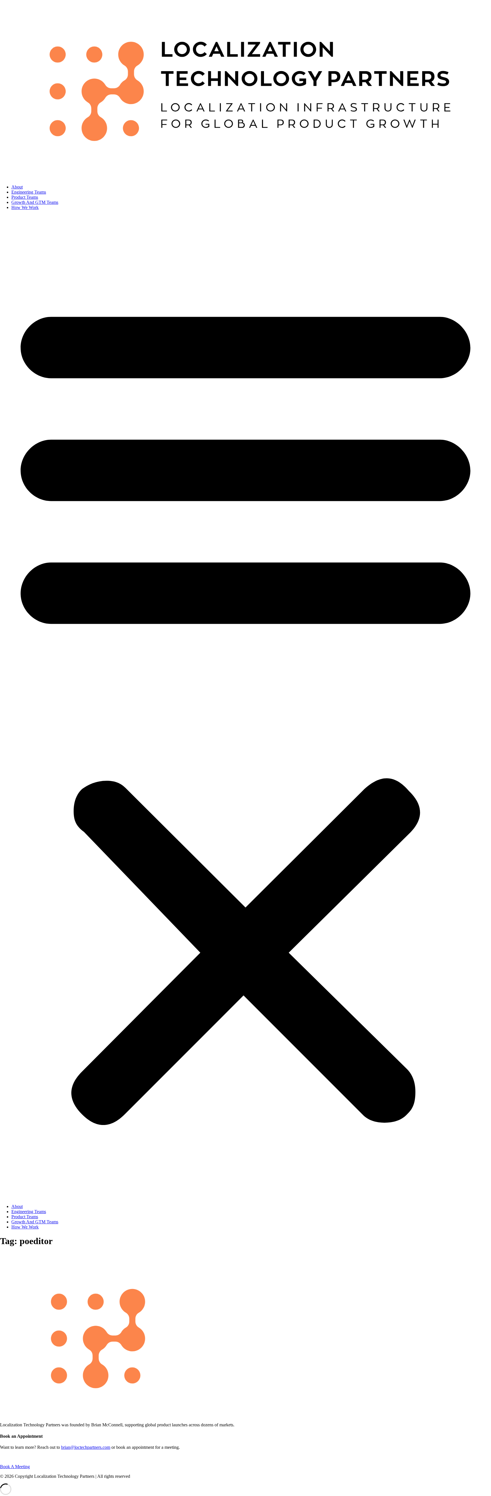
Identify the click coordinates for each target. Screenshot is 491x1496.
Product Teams (24, 197)
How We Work (25, 207)
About (17, 187)
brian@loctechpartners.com (85, 1447)
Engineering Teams (28, 192)
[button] (245, 707)
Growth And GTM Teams (34, 202)
